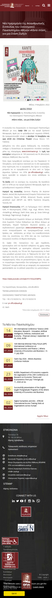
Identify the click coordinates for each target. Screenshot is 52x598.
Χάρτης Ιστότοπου (10, 488)
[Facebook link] (26, 501)
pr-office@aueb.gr (36, 172)
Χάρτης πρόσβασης (15, 440)
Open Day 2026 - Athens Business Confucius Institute (27, 360)
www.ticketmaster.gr (30, 151)
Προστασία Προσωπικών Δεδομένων (8, 558)
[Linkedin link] (14, 501)
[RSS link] (34, 501)
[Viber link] (38, 502)
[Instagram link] (30, 501)
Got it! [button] (14, 593)
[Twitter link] (18, 501)
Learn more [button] (38, 587)
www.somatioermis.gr (34, 227)
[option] (26, 335)
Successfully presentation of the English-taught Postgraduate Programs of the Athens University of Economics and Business (31, 389)
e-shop (38, 5)
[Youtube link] (22, 501)
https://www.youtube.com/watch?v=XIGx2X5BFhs (22, 279)
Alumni (27, 5)
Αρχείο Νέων (42, 416)
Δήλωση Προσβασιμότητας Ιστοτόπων (10, 549)
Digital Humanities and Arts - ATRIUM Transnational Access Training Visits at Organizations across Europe (29, 403)
